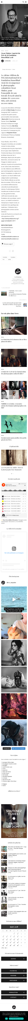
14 (10, 939)
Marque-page (8, 244)
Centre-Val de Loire (7, 767)
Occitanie (4, 778)
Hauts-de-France (6, 771)
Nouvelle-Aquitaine (7, 776)
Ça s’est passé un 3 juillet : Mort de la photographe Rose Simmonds (12, 469)
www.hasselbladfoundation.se (10, 239)
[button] (26, 5)
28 (10, 945)
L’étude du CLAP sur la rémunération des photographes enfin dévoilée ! (13, 373)
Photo (6, 50)
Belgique (4, 784)
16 (17, 939)
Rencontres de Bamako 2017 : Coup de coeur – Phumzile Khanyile (17, 847)
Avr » (6, 948)
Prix (3, 259)
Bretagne (4, 765)
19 (3, 942)
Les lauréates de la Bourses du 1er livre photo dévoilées (14, 340)
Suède (9, 259)
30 (17, 945)
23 (17, 942)
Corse (3, 768)
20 (6, 942)
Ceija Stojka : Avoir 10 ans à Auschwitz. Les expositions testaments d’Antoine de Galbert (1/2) (17, 293)
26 (3, 945)
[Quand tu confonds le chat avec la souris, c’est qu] (14, 626)
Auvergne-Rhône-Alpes (8, 762)
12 (3, 939)
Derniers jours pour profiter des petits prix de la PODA (13, 439)
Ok (6, 1018)
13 (6, 939)
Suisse (4, 785)
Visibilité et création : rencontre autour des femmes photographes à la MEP (13, 406)
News (2, 50)
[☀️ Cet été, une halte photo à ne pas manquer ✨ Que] (14, 653)
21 (10, 942)
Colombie (5, 257)
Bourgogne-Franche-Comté (9, 764)
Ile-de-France (5, 773)
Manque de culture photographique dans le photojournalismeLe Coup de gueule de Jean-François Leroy (17, 870)
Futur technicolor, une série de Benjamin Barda (15, 898)
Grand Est (4, 770)
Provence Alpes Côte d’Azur (9, 781)
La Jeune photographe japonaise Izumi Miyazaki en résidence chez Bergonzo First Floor (12, 304)
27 (6, 945)
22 (14, 942)
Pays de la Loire (6, 779)
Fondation (13, 257)
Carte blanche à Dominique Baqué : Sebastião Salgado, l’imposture (17, 861)
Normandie (5, 775)
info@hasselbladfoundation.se (10, 236)
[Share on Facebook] (10, 251)
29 (14, 945)
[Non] (26, 1016)
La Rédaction (8, 60)
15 (14, 939)
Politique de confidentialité (16, 1018)
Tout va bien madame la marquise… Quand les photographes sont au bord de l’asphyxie (17, 885)
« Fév (2, 948)
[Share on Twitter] (13, 251)
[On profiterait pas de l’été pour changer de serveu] (14, 599)
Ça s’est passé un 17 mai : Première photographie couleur (17, 905)
